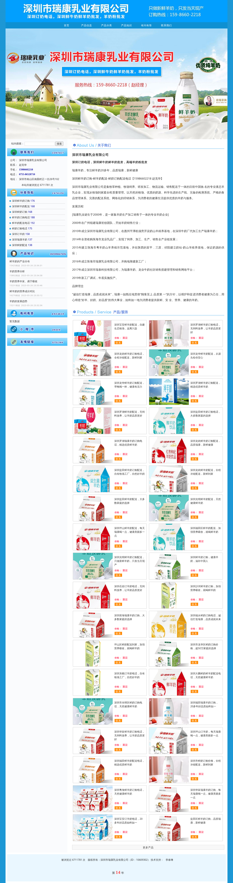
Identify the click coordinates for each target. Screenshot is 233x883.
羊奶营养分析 (17, 271)
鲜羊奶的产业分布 (20, 261)
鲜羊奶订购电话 (21, 217)
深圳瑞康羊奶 (19, 239)
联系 (118, 342)
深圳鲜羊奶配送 (21, 206)
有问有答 (146, 25)
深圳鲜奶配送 (19, 245)
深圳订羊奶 (18, 234)
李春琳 (169, 859)
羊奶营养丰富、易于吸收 (23, 281)
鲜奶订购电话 (19, 228)
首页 (66, 25)
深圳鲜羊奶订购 (21, 200)
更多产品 (148, 847)
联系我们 (166, 25)
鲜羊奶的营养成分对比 (22, 291)
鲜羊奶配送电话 (21, 223)
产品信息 (86, 25)
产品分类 (106, 25)
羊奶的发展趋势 (18, 301)
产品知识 (126, 25)
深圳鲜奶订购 (19, 212)
